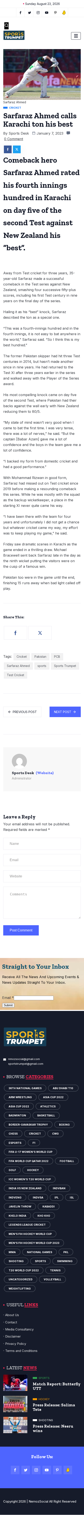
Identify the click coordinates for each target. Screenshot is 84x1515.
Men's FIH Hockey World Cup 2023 (34, 1243)
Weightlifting (20, 1288)
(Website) (45, 773)
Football (67, 1161)
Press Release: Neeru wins (53, 1428)
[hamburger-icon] (76, 36)
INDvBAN (59, 1188)
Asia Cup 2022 (53, 1097)
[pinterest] (55, 12)
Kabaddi (48, 1206)
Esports (15, 1142)
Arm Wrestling (20, 1097)
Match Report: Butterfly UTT (57, 1386)
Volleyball (52, 1279)
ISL (72, 1197)
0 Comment (13, 139)
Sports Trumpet (65, 666)
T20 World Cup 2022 (24, 1270)
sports (41, 666)
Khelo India (17, 1215)
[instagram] (38, 12)
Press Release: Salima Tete (54, 1407)
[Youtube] (47, 12)
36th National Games (25, 1088)
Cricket (22, 656)
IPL (56, 1197)
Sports (40, 1261)
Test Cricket (15, 675)
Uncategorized (21, 1279)
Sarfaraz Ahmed (18, 666)
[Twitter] (29, 12)
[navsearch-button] (6, 25)
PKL (65, 1252)
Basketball (46, 1115)
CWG (55, 1133)
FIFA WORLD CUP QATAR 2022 (28, 1161)
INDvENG (15, 1197)
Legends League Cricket (27, 1224)
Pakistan (40, 656)
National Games (39, 1252)
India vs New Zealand (25, 1188)
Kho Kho (43, 1215)
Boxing (64, 1124)
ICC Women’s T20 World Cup (30, 1179)
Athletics (48, 1106)
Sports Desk (19, 133)
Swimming (65, 1261)
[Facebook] (20, 12)
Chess (13, 1133)
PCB (57, 656)
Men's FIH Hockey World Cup (30, 1234)
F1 (34, 1142)
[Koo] (64, 12)
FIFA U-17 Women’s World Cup (30, 1151)
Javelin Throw (20, 1206)
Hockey (33, 1170)
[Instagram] (36, 1470)
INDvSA (38, 1197)
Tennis (55, 1270)
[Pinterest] (57, 1470)
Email (8, 997)
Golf (12, 1170)
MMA (12, 1252)
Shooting (16, 1261)
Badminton (17, 1115)
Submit (8, 1005)
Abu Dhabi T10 (63, 1088)
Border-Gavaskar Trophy (28, 1124)
